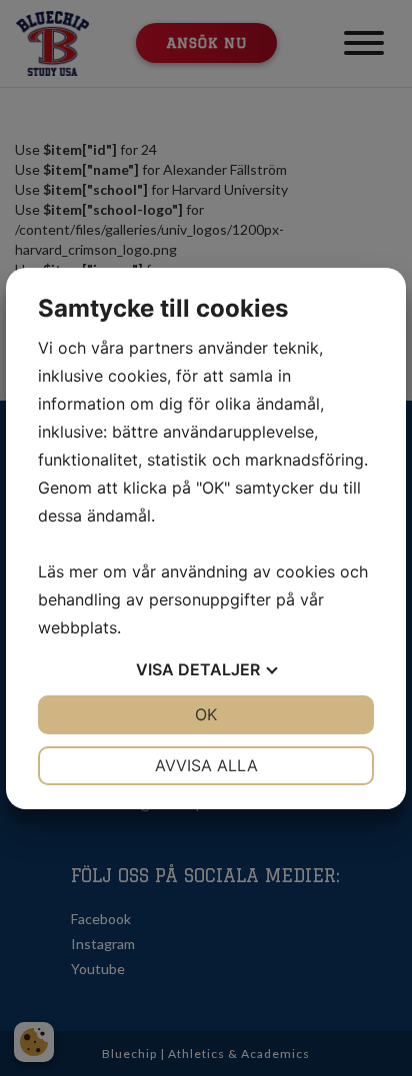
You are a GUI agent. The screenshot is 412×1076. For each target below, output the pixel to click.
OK (206, 714)
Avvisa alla (206, 765)
